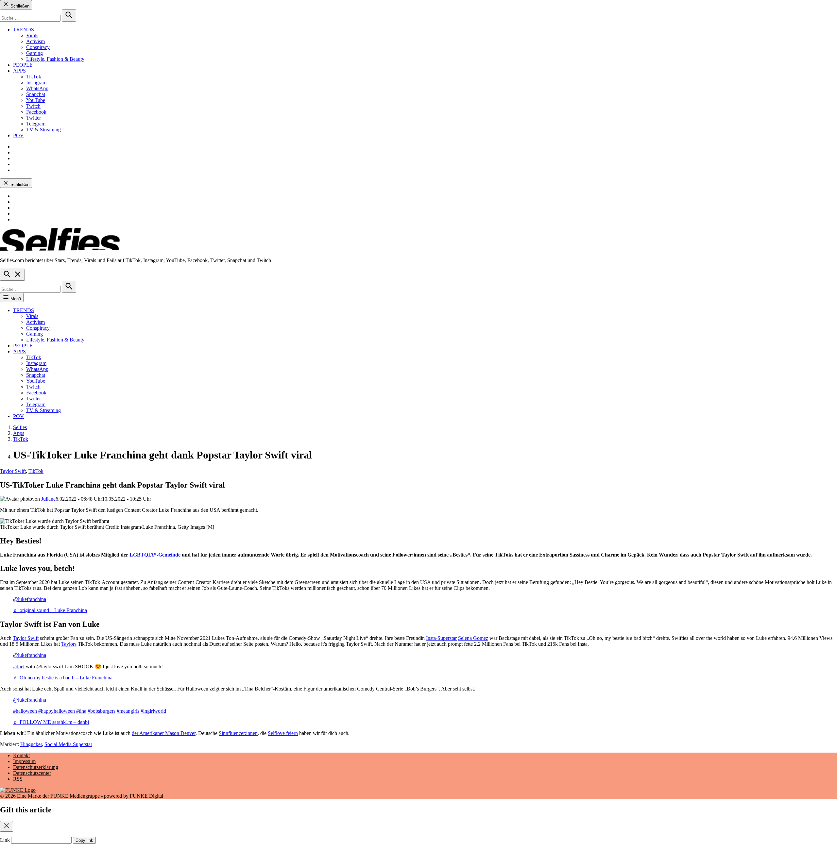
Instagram (36, 82)
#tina (81, 711)
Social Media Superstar (68, 744)
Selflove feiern (283, 733)
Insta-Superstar (441, 638)
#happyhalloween (56, 711)
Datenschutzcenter (32, 773)
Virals (32, 35)
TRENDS (23, 29)
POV (18, 135)
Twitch (33, 106)
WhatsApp (37, 88)
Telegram (35, 123)
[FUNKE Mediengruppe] (18, 790)
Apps (18, 433)
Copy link (84, 840)
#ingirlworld (153, 711)
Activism (35, 41)
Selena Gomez (473, 638)
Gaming (34, 53)
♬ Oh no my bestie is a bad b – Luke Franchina (62, 677)
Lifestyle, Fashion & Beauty (55, 59)
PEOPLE (23, 65)
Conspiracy (38, 47)
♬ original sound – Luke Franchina (50, 610)
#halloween (25, 711)
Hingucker (31, 744)
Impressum (24, 761)
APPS (19, 71)
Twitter (33, 118)
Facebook (36, 112)
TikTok (33, 76)
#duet (19, 666)
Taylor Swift (13, 471)
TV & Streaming (43, 129)
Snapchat (35, 94)
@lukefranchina (29, 599)
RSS (18, 779)
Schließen (19, 6)
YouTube (35, 100)
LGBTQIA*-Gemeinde (154, 555)
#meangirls (128, 711)
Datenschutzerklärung (35, 767)
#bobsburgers (101, 711)
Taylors (69, 644)
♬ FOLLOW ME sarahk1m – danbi (51, 722)
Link (5, 840)
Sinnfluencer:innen (238, 733)
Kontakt (21, 755)
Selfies (20, 427)
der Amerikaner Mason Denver (164, 733)
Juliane (48, 499)
